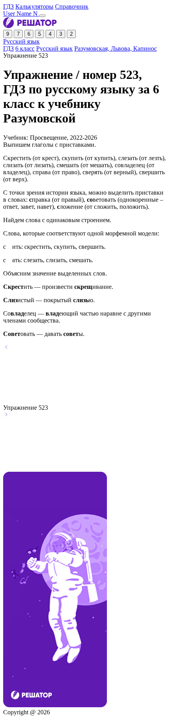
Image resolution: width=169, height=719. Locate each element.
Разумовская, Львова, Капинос (115, 48)
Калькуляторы (34, 6)
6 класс (25, 48)
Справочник (71, 6)
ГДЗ (8, 6)
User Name (21, 13)
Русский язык (21, 41)
